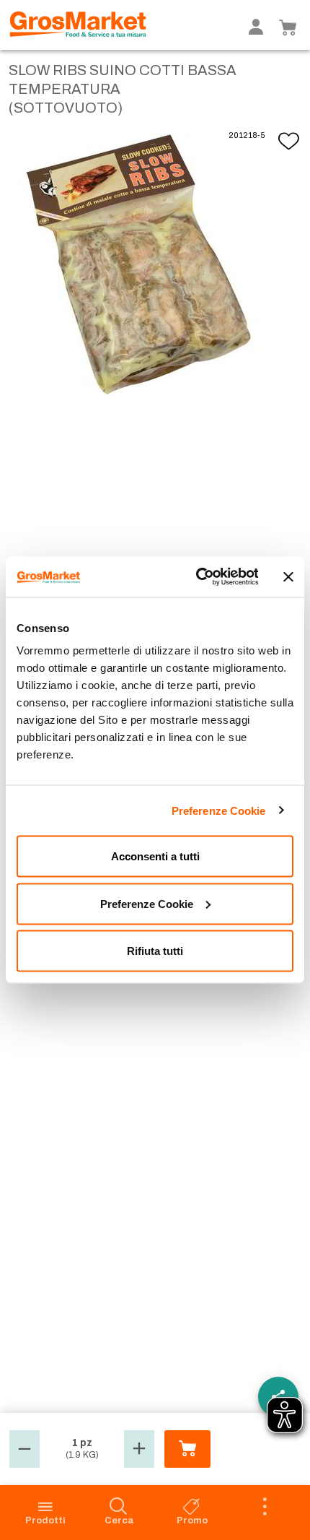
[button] (24, 1449)
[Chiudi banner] (288, 576)
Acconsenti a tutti (155, 856)
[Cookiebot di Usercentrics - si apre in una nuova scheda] (196, 577)
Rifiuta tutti (155, 951)
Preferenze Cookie (219, 810)
